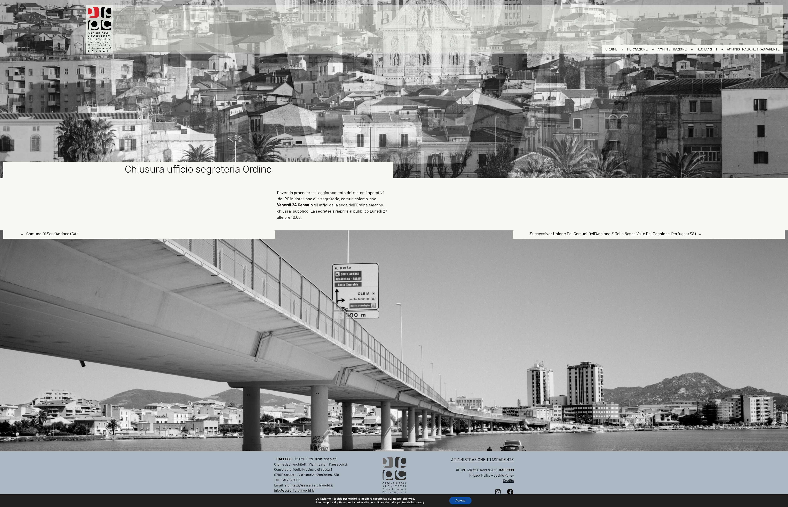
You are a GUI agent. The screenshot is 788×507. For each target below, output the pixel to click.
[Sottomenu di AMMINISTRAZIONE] (692, 49)
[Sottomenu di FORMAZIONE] (653, 49)
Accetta (460, 500)
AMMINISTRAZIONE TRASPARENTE (482, 459)
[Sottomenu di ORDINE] (623, 49)
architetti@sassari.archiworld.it (309, 485)
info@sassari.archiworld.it (294, 490)
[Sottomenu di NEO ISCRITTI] (722, 49)
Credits (508, 480)
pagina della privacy (410, 502)
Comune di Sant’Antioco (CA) (51, 233)
